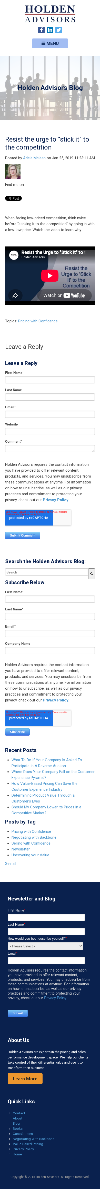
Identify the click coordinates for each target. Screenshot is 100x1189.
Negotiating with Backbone (34, 837)
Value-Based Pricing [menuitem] (28, 1144)
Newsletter (21, 849)
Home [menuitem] (17, 1154)
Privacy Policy (55, 500)
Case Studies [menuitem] (23, 1134)
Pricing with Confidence (38, 321)
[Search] (91, 573)
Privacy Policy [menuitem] (23, 1149)
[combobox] (46, 572)
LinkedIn (29, 185)
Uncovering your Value (30, 855)
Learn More (25, 1079)
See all (10, 863)
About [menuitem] (17, 1118)
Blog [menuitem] (16, 1123)
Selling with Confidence (31, 843)
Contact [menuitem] (19, 1113)
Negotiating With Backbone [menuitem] (33, 1139)
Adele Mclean (34, 158)
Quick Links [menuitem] (21, 1101)
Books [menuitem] (18, 1128)
